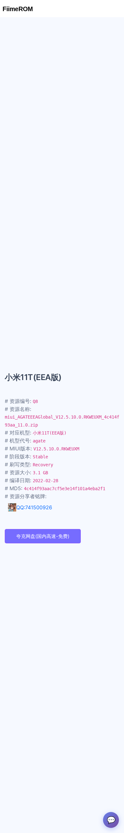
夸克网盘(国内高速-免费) (42, 536)
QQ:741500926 (34, 507)
